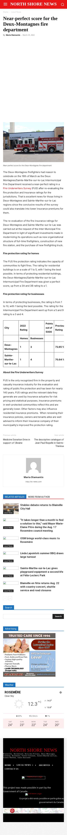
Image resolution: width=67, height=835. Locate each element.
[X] (23, 115)
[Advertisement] (33, 72)
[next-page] (10, 598)
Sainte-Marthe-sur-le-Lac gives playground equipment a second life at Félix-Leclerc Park (41, 572)
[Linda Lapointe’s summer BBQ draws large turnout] (11, 557)
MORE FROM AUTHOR (39, 497)
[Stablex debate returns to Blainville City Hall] (11, 508)
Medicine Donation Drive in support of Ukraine (16, 441)
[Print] (59, 115)
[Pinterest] (30, 115)
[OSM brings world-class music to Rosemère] (11, 542)
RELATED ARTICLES (14, 497)
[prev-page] (5, 598)
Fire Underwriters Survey (17, 188)
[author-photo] (33, 473)
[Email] (52, 115)
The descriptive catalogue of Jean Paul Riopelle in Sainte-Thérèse (49, 443)
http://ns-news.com (34, 482)
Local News (16, 12)
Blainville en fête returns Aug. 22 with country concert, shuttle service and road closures (39, 587)
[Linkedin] (45, 115)
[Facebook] (16, 115)
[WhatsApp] (37, 115)
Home (5, 12)
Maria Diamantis (13, 35)
